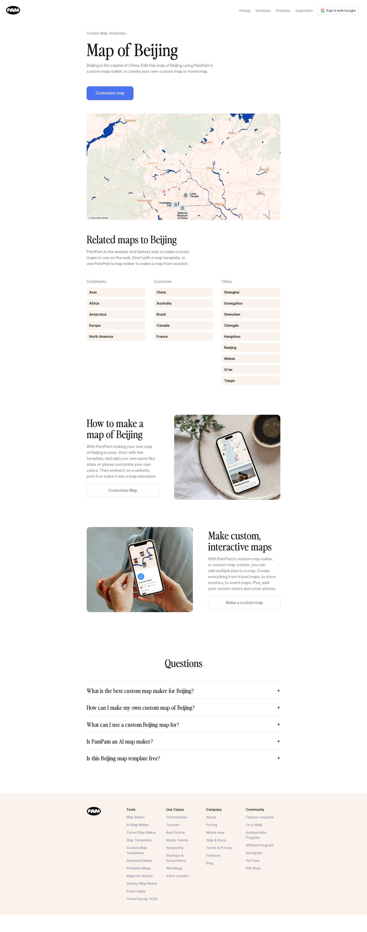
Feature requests (260, 817)
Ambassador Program (256, 835)
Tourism (172, 825)
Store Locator (177, 876)
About (211, 817)
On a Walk (254, 825)
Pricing (244, 11)
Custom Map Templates (136, 850)
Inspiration (304, 11)
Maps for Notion (139, 876)
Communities (177, 817)
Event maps (135, 891)
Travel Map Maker (141, 832)
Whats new (215, 832)
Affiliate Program (260, 845)
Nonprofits (175, 848)
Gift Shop (253, 868)
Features (213, 855)
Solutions (263, 11)
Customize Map (122, 490)
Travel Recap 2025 (142, 899)
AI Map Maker (137, 825)
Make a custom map (244, 602)
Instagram (254, 853)
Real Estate (175, 832)
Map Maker (135, 817)
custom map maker (254, 559)
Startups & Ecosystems (176, 858)
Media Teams (177, 840)
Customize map (110, 93)
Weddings (174, 868)
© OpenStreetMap (98, 217)
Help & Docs (216, 840)
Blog (209, 863)
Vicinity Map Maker (142, 883)
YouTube (253, 860)
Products (283, 11)
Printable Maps (138, 868)
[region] (183, 167)
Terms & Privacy (219, 848)
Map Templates (139, 840)
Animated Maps (139, 860)
